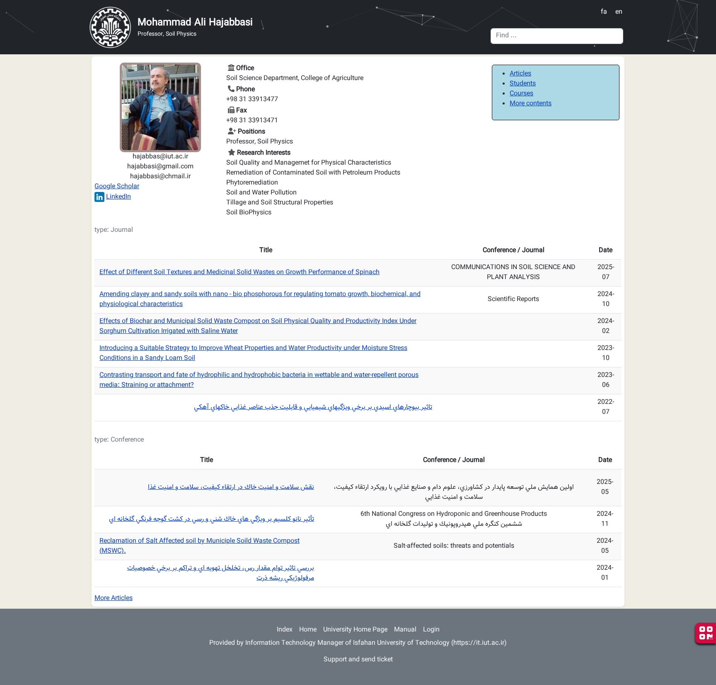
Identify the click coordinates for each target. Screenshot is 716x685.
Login (431, 630)
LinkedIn (118, 197)
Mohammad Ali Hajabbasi (195, 23)
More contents (531, 104)
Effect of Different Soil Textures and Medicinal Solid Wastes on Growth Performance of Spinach (239, 272)
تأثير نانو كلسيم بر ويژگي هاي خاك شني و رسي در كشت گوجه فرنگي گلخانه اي (211, 519)
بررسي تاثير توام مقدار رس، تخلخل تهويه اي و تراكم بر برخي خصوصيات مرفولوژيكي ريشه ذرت (220, 573)
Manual (405, 630)
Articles (520, 74)
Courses (521, 94)
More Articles (113, 598)
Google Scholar (116, 187)
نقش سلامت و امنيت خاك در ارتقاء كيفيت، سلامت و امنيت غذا (231, 487)
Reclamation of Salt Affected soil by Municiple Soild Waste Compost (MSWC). (199, 546)
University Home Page (355, 630)
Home (308, 630)
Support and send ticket (358, 660)
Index (285, 630)
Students (523, 84)
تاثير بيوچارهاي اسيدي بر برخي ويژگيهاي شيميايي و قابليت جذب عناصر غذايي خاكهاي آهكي (313, 407)
